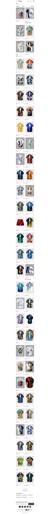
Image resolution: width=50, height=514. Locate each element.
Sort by (23, 6)
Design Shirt (25, 495)
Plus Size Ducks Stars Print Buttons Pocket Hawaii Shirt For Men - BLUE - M (20, 213)
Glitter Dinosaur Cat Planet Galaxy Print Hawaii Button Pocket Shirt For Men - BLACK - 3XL (20, 484)
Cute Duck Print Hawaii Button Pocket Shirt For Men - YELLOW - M (20, 134)
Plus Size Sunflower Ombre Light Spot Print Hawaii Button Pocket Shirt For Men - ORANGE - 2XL (29, 181)
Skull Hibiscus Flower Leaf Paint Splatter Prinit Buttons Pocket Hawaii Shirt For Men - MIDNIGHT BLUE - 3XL (20, 436)
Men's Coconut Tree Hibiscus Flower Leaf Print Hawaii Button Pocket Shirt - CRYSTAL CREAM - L (20, 53)
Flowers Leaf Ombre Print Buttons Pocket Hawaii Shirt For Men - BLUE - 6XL (29, 134)
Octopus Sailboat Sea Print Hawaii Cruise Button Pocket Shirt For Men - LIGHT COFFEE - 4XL (20, 373)
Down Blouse (19, 495)
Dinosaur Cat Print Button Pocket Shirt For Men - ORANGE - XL (29, 118)
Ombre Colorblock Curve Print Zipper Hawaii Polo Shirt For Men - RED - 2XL (29, 389)
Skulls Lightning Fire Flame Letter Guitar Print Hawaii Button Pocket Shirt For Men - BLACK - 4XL (20, 341)
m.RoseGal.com (20, 1)
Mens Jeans (19, 497)
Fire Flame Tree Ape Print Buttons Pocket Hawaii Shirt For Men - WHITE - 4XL (29, 357)
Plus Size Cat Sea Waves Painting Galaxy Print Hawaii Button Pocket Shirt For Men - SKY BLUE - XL (29, 213)
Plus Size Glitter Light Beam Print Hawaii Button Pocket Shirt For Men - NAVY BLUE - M (20, 181)
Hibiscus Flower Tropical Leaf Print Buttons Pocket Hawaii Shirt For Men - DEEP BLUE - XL (29, 86)
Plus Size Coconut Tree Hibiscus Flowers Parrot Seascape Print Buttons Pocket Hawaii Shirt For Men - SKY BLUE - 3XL (29, 37)
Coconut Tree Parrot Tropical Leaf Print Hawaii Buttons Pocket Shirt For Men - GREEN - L (20, 468)
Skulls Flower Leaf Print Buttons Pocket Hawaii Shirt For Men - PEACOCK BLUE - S (20, 102)
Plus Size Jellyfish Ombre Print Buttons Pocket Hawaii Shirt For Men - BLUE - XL (20, 294)
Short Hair (30, 495)
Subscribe (31, 503)
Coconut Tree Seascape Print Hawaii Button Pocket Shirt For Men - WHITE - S (20, 86)
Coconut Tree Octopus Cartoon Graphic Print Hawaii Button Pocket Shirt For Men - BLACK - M (29, 468)
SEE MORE (25, 490)
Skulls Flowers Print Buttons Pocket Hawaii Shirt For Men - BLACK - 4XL (20, 357)
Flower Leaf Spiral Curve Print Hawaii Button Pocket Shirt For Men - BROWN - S (20, 118)
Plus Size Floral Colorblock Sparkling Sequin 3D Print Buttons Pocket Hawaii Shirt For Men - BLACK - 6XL (29, 229)
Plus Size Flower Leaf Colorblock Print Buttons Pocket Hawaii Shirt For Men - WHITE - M (29, 294)
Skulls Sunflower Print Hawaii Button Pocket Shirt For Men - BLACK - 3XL (29, 373)
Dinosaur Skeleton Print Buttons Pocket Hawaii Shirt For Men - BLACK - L (20, 452)
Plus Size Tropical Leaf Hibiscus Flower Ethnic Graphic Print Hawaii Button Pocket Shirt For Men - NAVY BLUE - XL (20, 197)
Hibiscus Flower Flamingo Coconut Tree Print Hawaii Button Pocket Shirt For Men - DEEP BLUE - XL (29, 102)
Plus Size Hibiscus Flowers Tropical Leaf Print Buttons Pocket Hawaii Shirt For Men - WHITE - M (29, 197)
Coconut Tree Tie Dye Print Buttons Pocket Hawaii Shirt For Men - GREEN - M (29, 341)
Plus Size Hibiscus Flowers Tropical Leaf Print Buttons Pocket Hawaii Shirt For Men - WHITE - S (20, 37)
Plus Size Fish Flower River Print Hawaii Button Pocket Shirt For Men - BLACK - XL (20, 276)
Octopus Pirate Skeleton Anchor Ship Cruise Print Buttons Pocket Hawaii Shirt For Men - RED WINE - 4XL (20, 389)
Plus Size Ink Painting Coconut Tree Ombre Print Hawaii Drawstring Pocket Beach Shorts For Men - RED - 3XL (20, 229)
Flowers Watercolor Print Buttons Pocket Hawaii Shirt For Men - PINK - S (29, 436)
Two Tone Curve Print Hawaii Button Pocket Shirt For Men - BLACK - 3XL (29, 53)
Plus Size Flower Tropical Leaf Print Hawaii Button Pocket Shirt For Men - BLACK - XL (29, 452)
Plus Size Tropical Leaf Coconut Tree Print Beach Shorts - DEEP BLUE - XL (29, 276)
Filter (32, 6)
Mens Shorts (24, 497)
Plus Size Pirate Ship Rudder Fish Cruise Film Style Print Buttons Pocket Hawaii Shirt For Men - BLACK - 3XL (29, 484)
